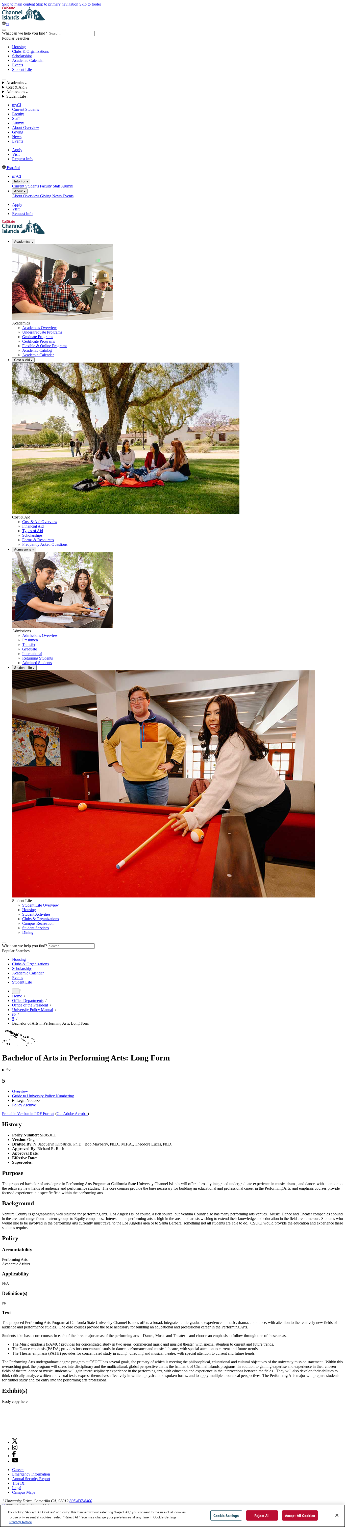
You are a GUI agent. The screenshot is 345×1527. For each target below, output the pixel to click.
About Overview (25, 127)
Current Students (25, 109)
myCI (16, 105)
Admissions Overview (40, 635)
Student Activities (36, 914)
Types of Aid (32, 531)
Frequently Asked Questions (44, 544)
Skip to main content (19, 4)
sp (14, 1014)
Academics (23, 241)
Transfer (28, 644)
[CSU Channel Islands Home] (23, 19)
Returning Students (37, 658)
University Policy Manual (32, 1009)
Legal (16, 1488)
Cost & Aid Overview (39, 522)
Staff (16, 118)
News (16, 136)
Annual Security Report (31, 1479)
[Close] (336, 1515)
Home (17, 996)
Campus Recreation (38, 923)
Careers (18, 1469)
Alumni (18, 123)
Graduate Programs (37, 337)
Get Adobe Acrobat (72, 1113)
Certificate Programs (38, 341)
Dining (27, 932)
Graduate (29, 649)
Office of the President (30, 1005)
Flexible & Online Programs (44, 346)
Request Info (22, 159)
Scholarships (22, 56)
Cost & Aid (22, 360)
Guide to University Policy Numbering (43, 1096)
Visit (15, 154)
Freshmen (30, 640)
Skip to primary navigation (57, 4)
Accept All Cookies (300, 1515)
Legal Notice (26, 1100)
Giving (17, 132)
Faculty (18, 114)
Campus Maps (23, 1492)
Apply (17, 150)
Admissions (23, 549)
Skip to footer (90, 4)
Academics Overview (39, 327)
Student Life (22, 69)
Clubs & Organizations (30, 51)
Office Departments (27, 1000)
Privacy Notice (20, 1521)
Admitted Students (37, 663)
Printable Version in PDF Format (28, 1113)
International (32, 653)
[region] (172, 1516)
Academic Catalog (37, 350)
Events (17, 65)
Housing (19, 47)
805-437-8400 (80, 1501)
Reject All (261, 1515)
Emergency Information (31, 1474)
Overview (20, 1091)
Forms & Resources (38, 540)
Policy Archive (24, 1105)
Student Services (35, 928)
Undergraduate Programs (42, 332)
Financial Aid (33, 526)
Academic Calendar (28, 60)
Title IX (18, 1483)
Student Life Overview (40, 905)
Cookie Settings (226, 1515)
